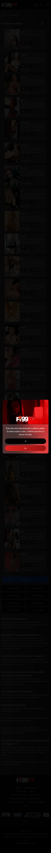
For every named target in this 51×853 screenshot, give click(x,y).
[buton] (25, 448)
